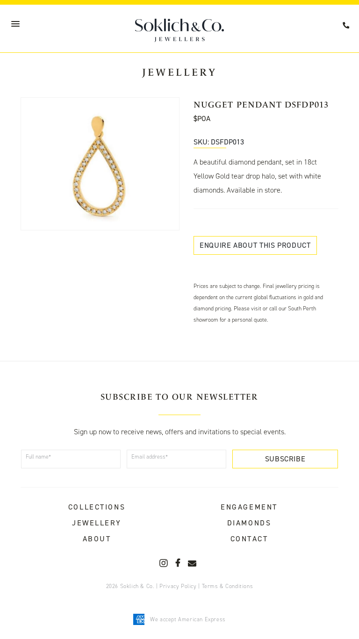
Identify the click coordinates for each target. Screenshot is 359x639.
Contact (249, 539)
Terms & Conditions (227, 586)
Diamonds (249, 523)
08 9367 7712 (347, 25)
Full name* (38, 456)
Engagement (249, 507)
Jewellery (97, 523)
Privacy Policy (177, 586)
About (97, 539)
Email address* (149, 456)
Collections (96, 507)
